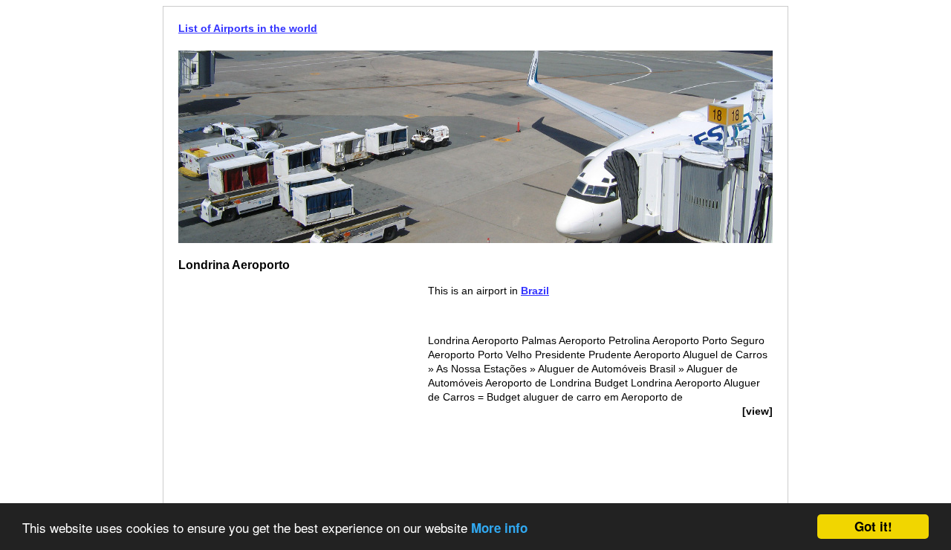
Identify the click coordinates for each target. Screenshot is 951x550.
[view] (757, 411)
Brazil (535, 291)
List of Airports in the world (247, 28)
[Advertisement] (303, 388)
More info (499, 528)
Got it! (873, 526)
